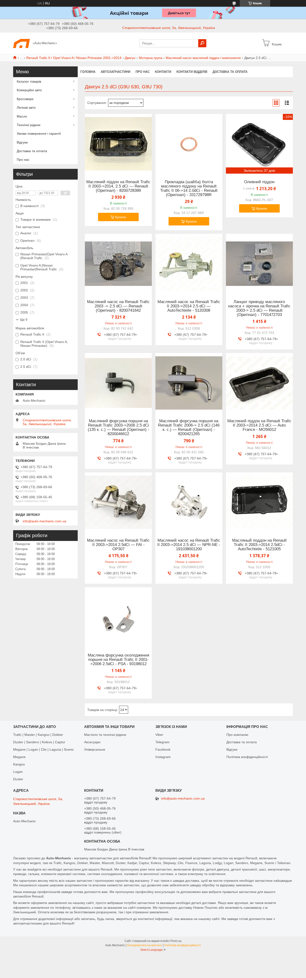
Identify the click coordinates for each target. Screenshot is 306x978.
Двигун (130, 58)
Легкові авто (26, 107)
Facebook (162, 749)
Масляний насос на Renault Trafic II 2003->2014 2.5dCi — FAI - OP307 (118, 544)
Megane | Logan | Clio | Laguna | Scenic (43, 749)
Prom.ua (175, 941)
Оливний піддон (259, 182)
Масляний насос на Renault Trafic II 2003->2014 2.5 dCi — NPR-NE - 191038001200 (188, 544)
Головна (87, 72)
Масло (22, 116)
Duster (18, 779)
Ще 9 (23, 319)
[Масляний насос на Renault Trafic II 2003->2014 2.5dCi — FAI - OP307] (118, 502)
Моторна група (150, 58)
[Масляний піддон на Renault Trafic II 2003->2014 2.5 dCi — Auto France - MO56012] (259, 383)
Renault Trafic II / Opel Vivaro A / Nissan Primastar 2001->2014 (73, 58)
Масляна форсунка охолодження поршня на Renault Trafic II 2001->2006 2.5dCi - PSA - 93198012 (118, 659)
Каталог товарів (29, 81)
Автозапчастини (115, 72)
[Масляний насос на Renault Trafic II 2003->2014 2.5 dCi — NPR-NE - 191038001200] (188, 502)
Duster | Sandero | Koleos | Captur (39, 742)
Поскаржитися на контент (144, 945)
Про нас (143, 72)
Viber (159, 735)
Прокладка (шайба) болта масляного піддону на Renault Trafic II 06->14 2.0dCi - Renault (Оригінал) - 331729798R (189, 188)
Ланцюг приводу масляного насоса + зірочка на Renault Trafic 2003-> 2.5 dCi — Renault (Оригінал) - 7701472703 (259, 308)
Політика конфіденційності (247, 757)
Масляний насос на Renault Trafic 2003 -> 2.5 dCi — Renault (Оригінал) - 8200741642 (118, 306)
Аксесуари (92, 742)
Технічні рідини (28, 125)
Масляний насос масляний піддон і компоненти (203, 58)
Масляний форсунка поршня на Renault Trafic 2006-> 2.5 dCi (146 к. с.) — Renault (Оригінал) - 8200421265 (188, 427)
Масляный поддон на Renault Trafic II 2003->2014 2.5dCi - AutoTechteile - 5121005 (259, 544)
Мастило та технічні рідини (105, 735)
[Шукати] (202, 43)
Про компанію (237, 735)
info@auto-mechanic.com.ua (44, 521)
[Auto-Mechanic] (21, 43)
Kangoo (19, 764)
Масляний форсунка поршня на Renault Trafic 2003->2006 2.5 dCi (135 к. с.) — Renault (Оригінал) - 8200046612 (118, 427)
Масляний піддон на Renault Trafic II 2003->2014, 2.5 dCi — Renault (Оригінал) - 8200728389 (118, 186)
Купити (120, 217)
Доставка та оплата (230, 72)
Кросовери (25, 99)
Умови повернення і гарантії (39, 133)
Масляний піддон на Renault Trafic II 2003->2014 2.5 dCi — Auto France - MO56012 (259, 425)
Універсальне (94, 749)
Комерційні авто (29, 90)
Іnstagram (163, 757)
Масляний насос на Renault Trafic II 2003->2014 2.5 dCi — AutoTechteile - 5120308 (189, 306)
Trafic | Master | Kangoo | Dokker (38, 735)
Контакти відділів (191, 72)
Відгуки (22, 142)
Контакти (163, 72)
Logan (18, 772)
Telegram (162, 742)
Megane (19, 757)
